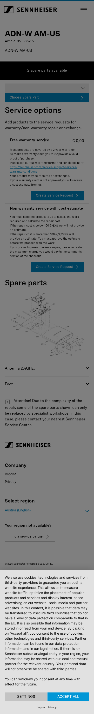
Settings (26, 696)
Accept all (68, 696)
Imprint (42, 707)
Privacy (52, 707)
